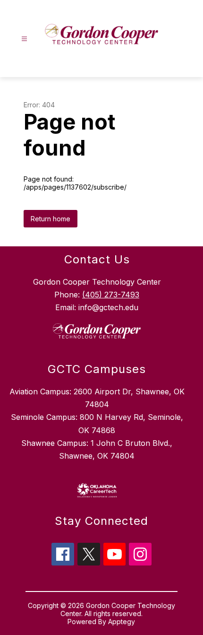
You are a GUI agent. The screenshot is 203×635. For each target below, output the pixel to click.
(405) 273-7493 (110, 294)
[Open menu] (24, 39)
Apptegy (121, 622)
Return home (50, 219)
